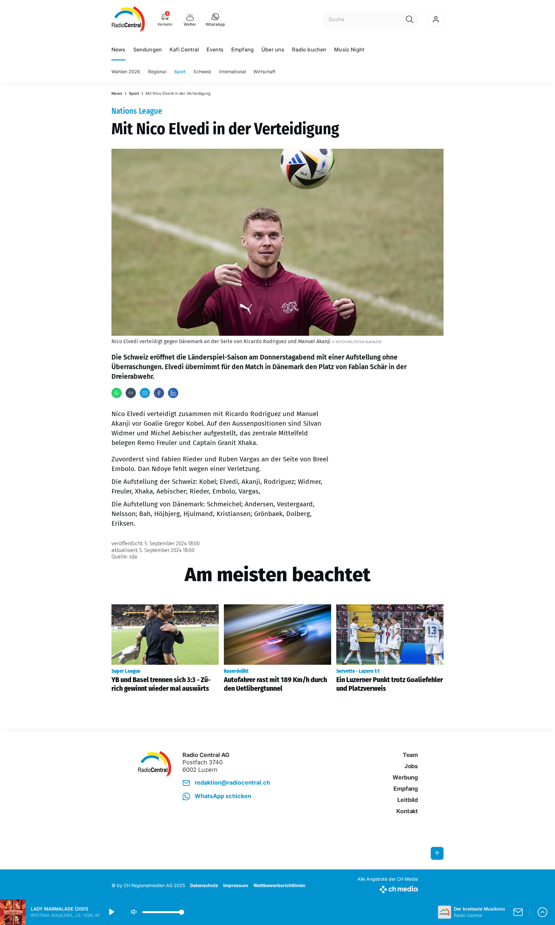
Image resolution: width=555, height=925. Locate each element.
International (232, 71)
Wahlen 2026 (125, 71)
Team (410, 755)
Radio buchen (309, 49)
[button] (215, 19)
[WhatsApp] (116, 393)
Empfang (242, 49)
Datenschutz (204, 885)
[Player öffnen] (542, 912)
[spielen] (111, 912)
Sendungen (147, 49)
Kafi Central (184, 49)
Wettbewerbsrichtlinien (279, 885)
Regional (157, 71)
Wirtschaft (264, 71)
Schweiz (202, 71)
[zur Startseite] (128, 19)
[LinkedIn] (173, 393)
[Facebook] (159, 393)
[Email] (145, 393)
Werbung (405, 777)
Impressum (235, 885)
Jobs (411, 766)
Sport (180, 71)
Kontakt (407, 811)
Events (215, 49)
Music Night (349, 49)
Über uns (272, 49)
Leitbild (407, 799)
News (118, 49)
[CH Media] (387, 888)
